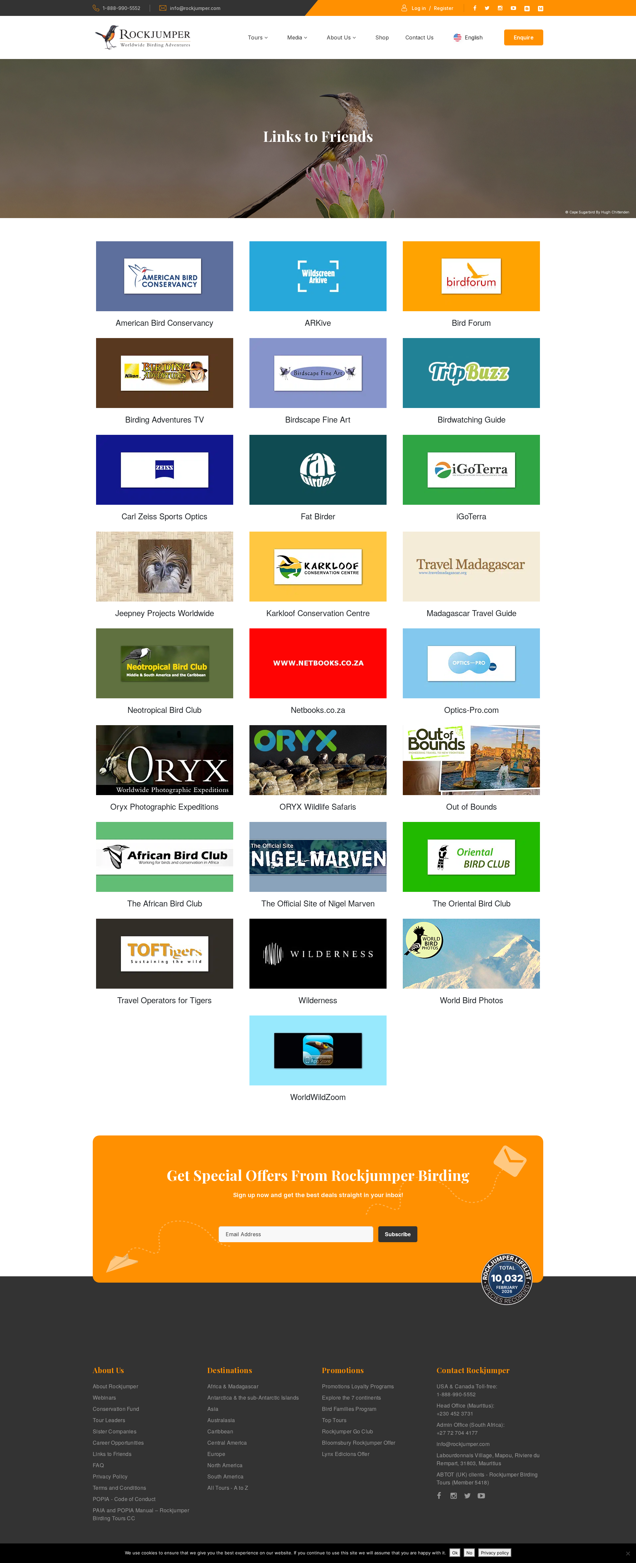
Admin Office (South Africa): (470, 1428)
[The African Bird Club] (164, 857)
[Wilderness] (318, 954)
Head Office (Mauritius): (466, 1409)
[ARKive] (318, 276)
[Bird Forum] (471, 276)
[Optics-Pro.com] (471, 663)
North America (224, 1465)
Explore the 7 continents (351, 1397)
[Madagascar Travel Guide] (471, 567)
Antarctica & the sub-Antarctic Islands (253, 1397)
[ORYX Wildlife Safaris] (318, 760)
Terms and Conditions (119, 1487)
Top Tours (334, 1420)
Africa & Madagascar (232, 1386)
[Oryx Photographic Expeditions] (164, 760)
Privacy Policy (110, 1476)
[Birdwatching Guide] (471, 373)
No (469, 1552)
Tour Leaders (109, 1420)
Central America (227, 1442)
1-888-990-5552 (121, 8)
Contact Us (419, 37)
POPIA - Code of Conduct (124, 1499)
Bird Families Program (349, 1409)
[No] (627, 1553)
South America (225, 1476)
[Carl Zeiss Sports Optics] (164, 470)
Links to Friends (112, 1454)
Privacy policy (495, 1552)
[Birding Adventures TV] (164, 373)
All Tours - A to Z (227, 1487)
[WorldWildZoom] (318, 1050)
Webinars (104, 1397)
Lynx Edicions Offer (345, 1454)
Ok (455, 1552)
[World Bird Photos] (471, 954)
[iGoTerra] (471, 470)
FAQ (98, 1465)
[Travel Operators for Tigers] (164, 954)
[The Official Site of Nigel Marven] (318, 857)
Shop (382, 37)
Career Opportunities (118, 1442)
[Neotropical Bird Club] (164, 663)
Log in (419, 8)
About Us (339, 37)
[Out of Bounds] (471, 760)
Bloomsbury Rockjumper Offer (359, 1442)
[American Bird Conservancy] (164, 276)
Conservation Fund (116, 1409)
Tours (256, 37)
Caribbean (220, 1431)
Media (295, 37)
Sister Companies (114, 1431)
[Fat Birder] (318, 470)
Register (443, 8)
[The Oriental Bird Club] (471, 857)
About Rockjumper (115, 1386)
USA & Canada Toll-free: (467, 1390)
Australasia (221, 1420)
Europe (216, 1454)
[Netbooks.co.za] (318, 663)
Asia (212, 1409)
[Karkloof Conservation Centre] (318, 567)
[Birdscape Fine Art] (318, 373)
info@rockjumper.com (195, 8)
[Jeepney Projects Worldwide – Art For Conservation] (164, 567)
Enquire (524, 37)
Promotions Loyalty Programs (358, 1386)
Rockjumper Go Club (347, 1431)
